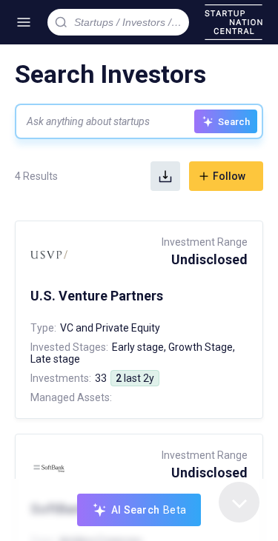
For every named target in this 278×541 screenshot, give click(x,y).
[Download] (165, 176)
